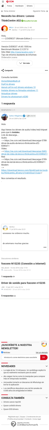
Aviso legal (37, 419)
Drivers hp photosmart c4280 (14, 96)
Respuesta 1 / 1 (8, 110)
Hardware (19, 6)
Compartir (9, 70)
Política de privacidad (16, 419)
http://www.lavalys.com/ (22, 52)
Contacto (28, 419)
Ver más (26, 63)
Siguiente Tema (39, 11)
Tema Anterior (9, 11)
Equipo (22, 417)
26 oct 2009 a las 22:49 (17, 118)
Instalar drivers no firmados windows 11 (19, 90)
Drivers (29, 6)
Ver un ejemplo (42, 352)
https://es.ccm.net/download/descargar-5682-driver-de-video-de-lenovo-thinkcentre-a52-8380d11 (24, 152)
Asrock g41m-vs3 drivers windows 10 (18, 87)
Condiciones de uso (34, 417)
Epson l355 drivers (11, 409)
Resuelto (27, 21)
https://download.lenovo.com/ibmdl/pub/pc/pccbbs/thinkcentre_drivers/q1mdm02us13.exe (24, 171)
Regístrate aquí (13, 417)
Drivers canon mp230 (12, 402)
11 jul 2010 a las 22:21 (27, 30)
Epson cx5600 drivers (12, 406)
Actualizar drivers (9, 93)
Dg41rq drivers (8, 84)
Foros (9, 6)
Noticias (6, 352)
